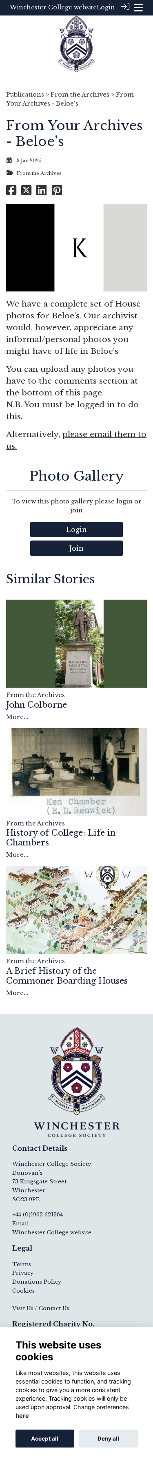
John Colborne (36, 705)
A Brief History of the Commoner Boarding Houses (67, 976)
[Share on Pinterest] (57, 192)
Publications (25, 94)
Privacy (22, 1272)
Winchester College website (53, 7)
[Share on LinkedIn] (41, 192)
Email (20, 1223)
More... (17, 717)
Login (106, 7)
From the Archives (80, 94)
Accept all (44, 1438)
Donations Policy (36, 1281)
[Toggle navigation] (138, 7)
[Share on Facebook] (11, 192)
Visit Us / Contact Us (40, 1308)
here (22, 1415)
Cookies (23, 1290)
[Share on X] (26, 192)
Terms (21, 1264)
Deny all (108, 1438)
